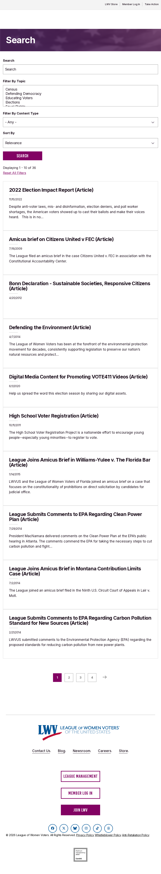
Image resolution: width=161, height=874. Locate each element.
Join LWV (80, 810)
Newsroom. (82, 751)
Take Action (152, 4)
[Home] (79, 733)
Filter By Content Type (20, 113)
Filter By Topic (14, 81)
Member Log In (131, 4)
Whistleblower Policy (108, 835)
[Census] (80, 89)
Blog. (62, 751)
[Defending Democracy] (80, 94)
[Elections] (80, 102)
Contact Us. (41, 751)
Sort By (9, 133)
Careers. (105, 751)
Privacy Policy (85, 835)
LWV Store (111, 4)
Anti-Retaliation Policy (135, 835)
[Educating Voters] (80, 98)
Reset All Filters (14, 173)
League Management (80, 776)
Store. (124, 751)
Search (8, 60)
